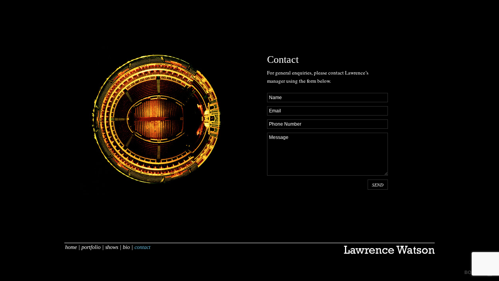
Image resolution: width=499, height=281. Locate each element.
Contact (142, 247)
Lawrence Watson (389, 253)
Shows (111, 247)
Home (71, 247)
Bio (126, 247)
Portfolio (91, 247)
